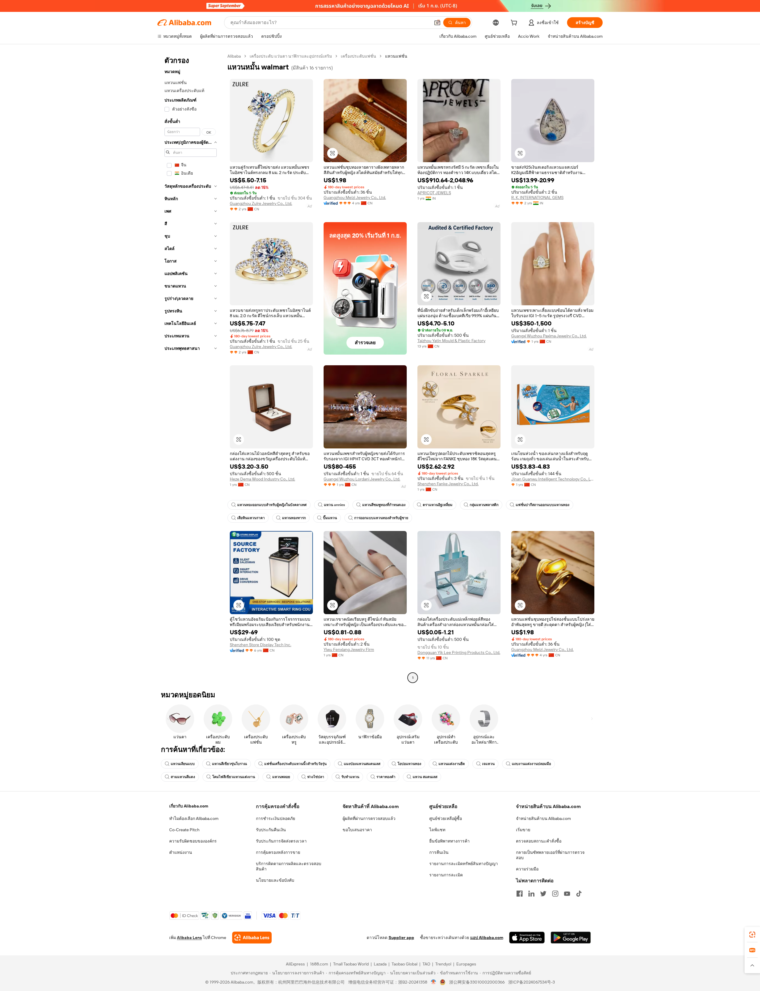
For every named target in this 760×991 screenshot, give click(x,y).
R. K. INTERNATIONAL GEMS (537, 197)
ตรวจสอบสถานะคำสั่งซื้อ (538, 841)
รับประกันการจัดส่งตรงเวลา (281, 841)
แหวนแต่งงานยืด (451, 764)
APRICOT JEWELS (434, 192)
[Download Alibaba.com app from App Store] (527, 937)
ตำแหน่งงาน (180, 852)
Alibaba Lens (189, 937)
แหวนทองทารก (294, 518)
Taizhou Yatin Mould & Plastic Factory (451, 340)
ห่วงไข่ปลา (315, 777)
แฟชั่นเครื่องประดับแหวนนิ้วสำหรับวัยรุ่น (295, 764)
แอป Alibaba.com (486, 937)
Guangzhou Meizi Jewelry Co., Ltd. (355, 197)
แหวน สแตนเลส (425, 777)
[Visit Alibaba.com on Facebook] (519, 893)
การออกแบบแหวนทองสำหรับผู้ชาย (381, 518)
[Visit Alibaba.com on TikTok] (578, 893)
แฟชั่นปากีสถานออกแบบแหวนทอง (542, 505)
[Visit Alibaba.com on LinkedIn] (531, 893)
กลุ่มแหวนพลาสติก (484, 505)
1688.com (319, 964)
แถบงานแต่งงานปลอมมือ (531, 764)
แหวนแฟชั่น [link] (396, 56)
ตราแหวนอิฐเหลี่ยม (437, 505)
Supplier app (401, 937)
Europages (466, 964)
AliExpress (295, 964)
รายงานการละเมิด (446, 875)
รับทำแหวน (350, 777)
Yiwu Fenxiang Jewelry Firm (349, 649)
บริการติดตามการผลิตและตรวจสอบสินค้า (288, 866)
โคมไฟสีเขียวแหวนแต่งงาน (233, 777)
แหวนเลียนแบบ (183, 764)
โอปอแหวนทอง (409, 764)
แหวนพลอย (281, 777)
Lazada (380, 964)
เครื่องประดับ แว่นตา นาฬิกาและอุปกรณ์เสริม (291, 56)
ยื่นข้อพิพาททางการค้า (449, 841)
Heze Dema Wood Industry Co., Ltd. (262, 479)
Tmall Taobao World (351, 964)
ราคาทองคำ (385, 777)
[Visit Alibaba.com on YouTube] (567, 893)
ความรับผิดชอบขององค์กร (193, 841)
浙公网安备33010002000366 (477, 982)
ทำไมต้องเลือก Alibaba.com (193, 818)
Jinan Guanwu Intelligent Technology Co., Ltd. (552, 479)
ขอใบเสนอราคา (357, 829)
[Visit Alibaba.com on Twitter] (543, 893)
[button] (437, 22)
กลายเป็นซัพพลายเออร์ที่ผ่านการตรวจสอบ (550, 855)
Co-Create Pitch (184, 829)
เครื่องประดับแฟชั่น (358, 56)
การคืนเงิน (439, 852)
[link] (752, 934)
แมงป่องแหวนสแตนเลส (362, 764)
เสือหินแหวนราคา (251, 518)
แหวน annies (334, 505)
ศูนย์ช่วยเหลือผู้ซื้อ (445, 818)
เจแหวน (488, 764)
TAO (426, 964)
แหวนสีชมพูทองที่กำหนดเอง (384, 505)
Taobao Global (404, 964)
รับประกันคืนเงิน (271, 829)
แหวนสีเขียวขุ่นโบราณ (229, 764)
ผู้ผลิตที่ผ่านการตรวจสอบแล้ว (369, 818)
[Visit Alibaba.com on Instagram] (555, 893)
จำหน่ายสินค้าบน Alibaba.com (543, 818)
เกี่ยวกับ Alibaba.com (188, 806)
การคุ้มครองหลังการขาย (278, 852)
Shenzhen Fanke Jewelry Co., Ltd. (448, 483)
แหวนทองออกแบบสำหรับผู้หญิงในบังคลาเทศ (272, 505)
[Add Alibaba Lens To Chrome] (252, 937)
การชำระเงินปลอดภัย (275, 818)
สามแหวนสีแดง (183, 777)
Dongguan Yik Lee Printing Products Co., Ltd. (458, 652)
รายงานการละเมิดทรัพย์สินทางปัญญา (463, 863)
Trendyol (443, 964)
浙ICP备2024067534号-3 (531, 982)
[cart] (515, 23)
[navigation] (190, 367)
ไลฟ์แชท (437, 829)
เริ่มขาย (523, 829)
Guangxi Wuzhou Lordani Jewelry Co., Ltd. (362, 479)
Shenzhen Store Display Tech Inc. (260, 644)
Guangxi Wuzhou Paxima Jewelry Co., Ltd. (549, 336)
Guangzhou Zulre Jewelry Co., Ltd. (261, 203)
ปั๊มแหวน (330, 518)
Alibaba (234, 56)
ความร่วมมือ (527, 869)
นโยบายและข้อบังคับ (275, 880)
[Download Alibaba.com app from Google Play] (571, 937)
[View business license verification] (433, 982)
